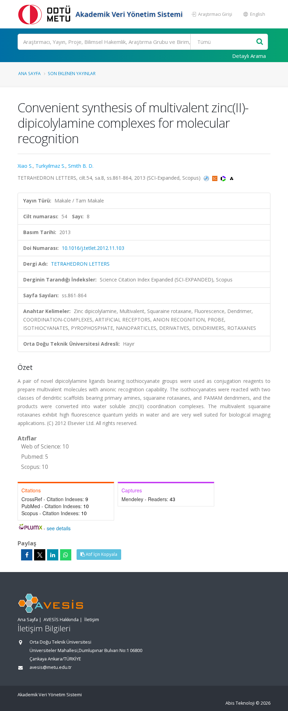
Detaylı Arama (249, 55)
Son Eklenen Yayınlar (72, 73)
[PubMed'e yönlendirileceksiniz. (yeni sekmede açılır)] (207, 177)
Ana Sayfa (29, 73)
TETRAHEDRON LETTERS (80, 263)
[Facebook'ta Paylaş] (26, 554)
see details (59, 528)
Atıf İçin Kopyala (101, 554)
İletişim (91, 620)
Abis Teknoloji (240, 703)
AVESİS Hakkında (61, 620)
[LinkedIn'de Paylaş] (52, 554)
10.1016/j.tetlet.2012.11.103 (93, 248)
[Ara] (260, 42)
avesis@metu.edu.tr (51, 667)
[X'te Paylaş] (39, 554)
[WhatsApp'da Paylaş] (65, 554)
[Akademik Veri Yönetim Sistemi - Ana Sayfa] (46, 14)
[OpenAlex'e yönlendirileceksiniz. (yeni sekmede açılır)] (231, 177)
